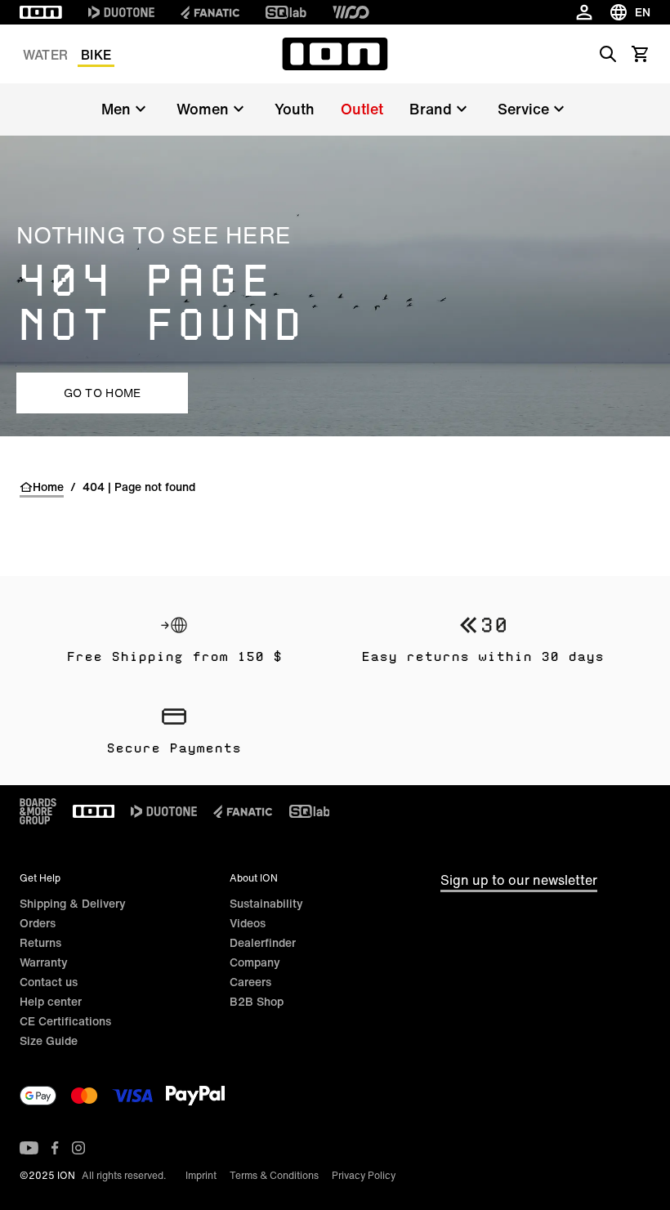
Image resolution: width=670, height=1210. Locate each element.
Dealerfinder (263, 942)
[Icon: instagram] (78, 1147)
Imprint (201, 1175)
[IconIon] (41, 12)
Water (45, 55)
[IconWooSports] (351, 12)
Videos (248, 922)
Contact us (49, 981)
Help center (51, 1001)
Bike (96, 55)
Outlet (362, 108)
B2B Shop (257, 1001)
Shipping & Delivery (73, 903)
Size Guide (49, 1040)
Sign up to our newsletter (518, 880)
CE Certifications (65, 1020)
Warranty (44, 962)
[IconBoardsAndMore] (38, 811)
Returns (40, 942)
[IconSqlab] (286, 12)
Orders (38, 922)
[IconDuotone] (121, 12)
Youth (295, 108)
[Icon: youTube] (29, 1147)
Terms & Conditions (274, 1175)
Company (255, 962)
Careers (250, 981)
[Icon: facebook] (55, 1147)
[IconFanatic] (210, 12)
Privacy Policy (363, 1175)
